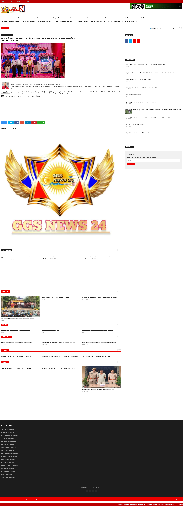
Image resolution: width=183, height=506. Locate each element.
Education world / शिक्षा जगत (101, 18)
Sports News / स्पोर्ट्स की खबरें (137, 18)
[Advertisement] (61, 109)
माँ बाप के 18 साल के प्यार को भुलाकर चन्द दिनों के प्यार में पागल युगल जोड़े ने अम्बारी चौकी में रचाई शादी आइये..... (146, 64)
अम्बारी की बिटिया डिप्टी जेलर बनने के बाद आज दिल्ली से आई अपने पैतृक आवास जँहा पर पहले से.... (143, 87)
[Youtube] (178, 1)
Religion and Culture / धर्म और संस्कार (63, 21)
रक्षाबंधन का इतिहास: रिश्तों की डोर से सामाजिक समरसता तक (52, 256)
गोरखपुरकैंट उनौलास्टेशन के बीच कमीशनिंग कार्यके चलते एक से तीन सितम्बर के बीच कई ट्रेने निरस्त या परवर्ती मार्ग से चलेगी (118, 504)
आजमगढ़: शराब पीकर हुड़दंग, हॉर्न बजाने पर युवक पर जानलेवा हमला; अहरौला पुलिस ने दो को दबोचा (58, 368)
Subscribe (130, 164)
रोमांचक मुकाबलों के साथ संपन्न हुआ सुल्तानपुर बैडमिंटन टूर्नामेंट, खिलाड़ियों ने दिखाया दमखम (97, 330)
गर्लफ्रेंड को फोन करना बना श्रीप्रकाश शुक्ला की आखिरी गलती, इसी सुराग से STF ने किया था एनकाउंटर (60, 356)
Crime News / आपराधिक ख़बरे (67, 18)
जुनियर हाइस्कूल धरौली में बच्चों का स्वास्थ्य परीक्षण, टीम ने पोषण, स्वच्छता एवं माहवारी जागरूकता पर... (18, 318)
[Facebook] (174, 1)
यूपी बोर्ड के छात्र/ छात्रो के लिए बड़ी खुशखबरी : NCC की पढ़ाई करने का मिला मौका (141, 102)
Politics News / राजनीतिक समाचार (84, 18)
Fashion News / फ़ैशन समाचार (81, 21)
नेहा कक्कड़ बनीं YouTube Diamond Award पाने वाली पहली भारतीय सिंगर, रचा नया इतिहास (58, 342)
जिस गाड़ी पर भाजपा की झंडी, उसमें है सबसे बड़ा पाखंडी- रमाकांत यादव (138, 79)
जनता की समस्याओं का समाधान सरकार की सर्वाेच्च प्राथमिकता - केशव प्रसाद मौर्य (96, 356)
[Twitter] (176, 1)
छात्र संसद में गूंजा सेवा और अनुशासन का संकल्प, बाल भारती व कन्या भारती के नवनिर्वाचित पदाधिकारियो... (100, 297)
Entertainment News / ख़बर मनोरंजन (155, 18)
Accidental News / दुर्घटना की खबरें (119, 18)
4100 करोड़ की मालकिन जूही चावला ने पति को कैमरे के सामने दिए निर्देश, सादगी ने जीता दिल (16, 342)
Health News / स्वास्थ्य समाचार (44, 21)
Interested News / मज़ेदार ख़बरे (98, 21)
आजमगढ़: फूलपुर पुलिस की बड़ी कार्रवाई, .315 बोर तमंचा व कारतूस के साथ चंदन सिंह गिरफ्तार (98, 389)
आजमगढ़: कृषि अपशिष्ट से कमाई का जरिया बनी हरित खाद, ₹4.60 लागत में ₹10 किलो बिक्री (97, 256)
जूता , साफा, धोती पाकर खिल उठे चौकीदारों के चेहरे (135, 124)
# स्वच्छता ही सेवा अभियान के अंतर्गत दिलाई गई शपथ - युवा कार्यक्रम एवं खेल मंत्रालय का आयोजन (20, 96)
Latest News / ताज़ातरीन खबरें (14, 18)
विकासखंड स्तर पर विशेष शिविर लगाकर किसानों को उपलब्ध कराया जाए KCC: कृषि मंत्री (16, 356)
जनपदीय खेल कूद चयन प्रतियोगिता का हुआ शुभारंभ (50, 330)
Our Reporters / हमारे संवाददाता (129, 21)
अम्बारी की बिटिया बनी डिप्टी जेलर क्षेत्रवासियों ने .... (135, 94)
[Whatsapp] (180, 1)
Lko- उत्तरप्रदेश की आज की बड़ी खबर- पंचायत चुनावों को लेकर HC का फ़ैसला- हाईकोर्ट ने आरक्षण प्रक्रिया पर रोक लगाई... (148, 117)
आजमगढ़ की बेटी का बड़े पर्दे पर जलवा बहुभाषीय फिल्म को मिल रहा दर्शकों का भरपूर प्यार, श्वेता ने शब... (99, 342)
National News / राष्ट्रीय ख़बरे (31, 18)
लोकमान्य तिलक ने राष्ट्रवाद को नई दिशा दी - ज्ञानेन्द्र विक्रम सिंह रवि (138, 132)
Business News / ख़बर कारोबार (28, 21)
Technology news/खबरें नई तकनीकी (10, 21)
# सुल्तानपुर (39, 96)
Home (3, 18)
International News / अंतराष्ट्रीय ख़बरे (49, 18)
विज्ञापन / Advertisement (114, 21)
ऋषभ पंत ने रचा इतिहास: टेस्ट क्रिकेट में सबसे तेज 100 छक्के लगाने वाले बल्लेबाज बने (15, 330)
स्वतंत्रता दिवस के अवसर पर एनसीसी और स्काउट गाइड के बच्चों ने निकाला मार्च (55, 297)
